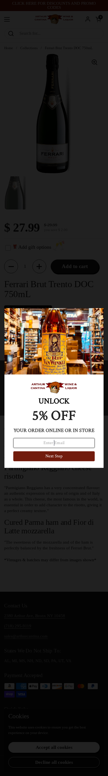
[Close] (98, 313)
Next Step (54, 456)
